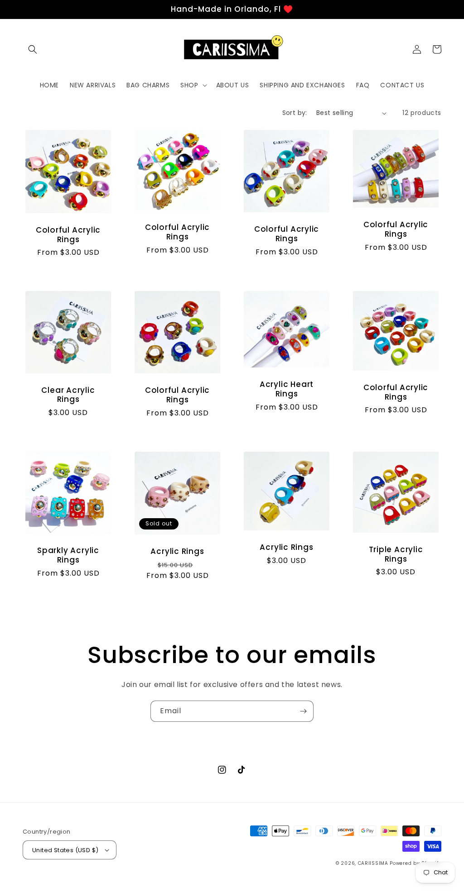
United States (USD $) (65, 850)
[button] (33, 49)
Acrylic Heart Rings (287, 389)
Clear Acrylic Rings (68, 395)
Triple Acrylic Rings (396, 554)
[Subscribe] (303, 711)
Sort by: (294, 112)
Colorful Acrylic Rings (68, 234)
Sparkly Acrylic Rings (68, 555)
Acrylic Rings (177, 551)
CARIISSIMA (373, 863)
